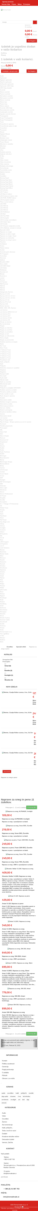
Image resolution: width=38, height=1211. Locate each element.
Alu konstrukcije (5, 324)
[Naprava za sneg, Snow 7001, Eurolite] (19, 854)
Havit (1, 514)
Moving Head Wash (6, 182)
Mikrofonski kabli (5, 384)
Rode (1, 600)
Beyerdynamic (4, 458)
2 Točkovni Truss (5, 352)
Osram (2, 574)
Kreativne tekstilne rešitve (8, 412)
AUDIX (2, 454)
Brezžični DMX (4, 262)
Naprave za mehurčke (7, 238)
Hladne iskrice (4, 248)
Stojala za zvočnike (6, 330)
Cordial (2, 472)
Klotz (1, 540)
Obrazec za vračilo (8, 1078)
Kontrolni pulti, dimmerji (7, 252)
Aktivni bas (3, 102)
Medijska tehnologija (6, 166)
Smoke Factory (5, 618)
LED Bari (3, 214)
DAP (1, 478)
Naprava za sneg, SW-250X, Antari (14, 956)
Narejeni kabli (4, 374)
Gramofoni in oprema (7, 124)
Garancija (5, 1066)
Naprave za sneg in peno (8, 240)
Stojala (2, 326)
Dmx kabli (3, 376)
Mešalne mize (4, 138)
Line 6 (2, 546)
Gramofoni (3, 128)
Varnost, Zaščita (5, 408)
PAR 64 (2, 290)
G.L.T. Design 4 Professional (9, 504)
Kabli (1, 364)
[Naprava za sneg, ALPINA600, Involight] (19, 811)
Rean (1, 592)
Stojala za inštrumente (7, 336)
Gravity (2, 510)
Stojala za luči (4, 334)
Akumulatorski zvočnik (7, 110)
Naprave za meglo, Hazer (8, 236)
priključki (24, 1093)
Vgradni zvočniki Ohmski (8, 114)
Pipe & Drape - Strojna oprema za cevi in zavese (15, 422)
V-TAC (2, 636)
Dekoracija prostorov (6, 406)
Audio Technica (5, 452)
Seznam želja (6, 4)
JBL (1, 536)
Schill (1, 606)
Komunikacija (4, 168)
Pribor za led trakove (6, 202)
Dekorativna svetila (6, 404)
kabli (17, 1093)
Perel (1, 582)
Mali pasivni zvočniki (6, 98)
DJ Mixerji (3, 136)
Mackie (2, 550)
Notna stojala (4, 338)
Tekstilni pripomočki (6, 426)
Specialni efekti (5, 230)
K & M (2, 538)
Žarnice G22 (4, 304)
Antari (2, 444)
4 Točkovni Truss (5, 356)
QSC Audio (3, 590)
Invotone (3, 530)
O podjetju (5, 1072)
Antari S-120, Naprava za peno (12, 903)
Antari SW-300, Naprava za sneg (13, 1012)
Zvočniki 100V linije (6, 108)
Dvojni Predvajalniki (6, 120)
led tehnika (26, 1096)
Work (1, 642)
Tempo (2, 628)
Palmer (2, 578)
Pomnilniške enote (6, 170)
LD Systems (4, 544)
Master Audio (4, 554)
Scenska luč (4, 272)
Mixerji (2, 132)
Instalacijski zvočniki (6, 112)
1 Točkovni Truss (5, 350)
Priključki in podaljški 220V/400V (10, 388)
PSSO (2, 588)
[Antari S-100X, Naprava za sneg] (19, 921)
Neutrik (2, 560)
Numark (2, 564)
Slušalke (2, 148)
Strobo (2, 246)
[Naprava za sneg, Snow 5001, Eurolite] (19, 825)
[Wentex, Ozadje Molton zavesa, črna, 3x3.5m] (17, 733)
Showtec (2, 614)
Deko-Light (3, 488)
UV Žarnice (3, 282)
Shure (2, 616)
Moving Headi (4, 178)
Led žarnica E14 (5, 314)
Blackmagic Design (6, 462)
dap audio (5, 1096)
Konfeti (2, 250)
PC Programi (4, 254)
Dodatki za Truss (5, 358)
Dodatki (2, 174)
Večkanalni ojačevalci (7, 84)
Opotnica (3, 570)
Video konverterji (5, 162)
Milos (1, 556)
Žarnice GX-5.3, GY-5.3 (7, 296)
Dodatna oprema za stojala (8, 342)
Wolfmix (2, 640)
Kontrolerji (3, 256)
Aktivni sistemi (4, 106)
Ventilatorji (3, 244)
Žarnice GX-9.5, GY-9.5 (7, 298)
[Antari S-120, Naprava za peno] (19, 896)
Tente (2, 630)
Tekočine (3, 242)
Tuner (2, 122)
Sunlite (2, 624)
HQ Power (3, 520)
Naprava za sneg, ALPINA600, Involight (16, 819)
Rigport (2, 596)
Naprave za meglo (6, 232)
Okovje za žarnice (5, 322)
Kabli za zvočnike (5, 382)
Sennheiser (3, 610)
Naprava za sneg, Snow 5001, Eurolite (15, 833)
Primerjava (26, 4)
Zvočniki (2, 90)
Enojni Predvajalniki (6, 118)
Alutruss (2, 438)
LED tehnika (4, 190)
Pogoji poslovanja (8, 1069)
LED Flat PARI (4, 216)
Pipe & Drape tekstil (6, 420)
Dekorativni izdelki (6, 400)
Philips (2, 584)
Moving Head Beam (6, 184)
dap (28, 1099)
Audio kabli (3, 378)
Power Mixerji (4, 142)
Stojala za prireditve (6, 332)
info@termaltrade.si (10, 1173)
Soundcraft (3, 622)
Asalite (2, 448)
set (19, 1099)
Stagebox (3, 372)
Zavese (2, 414)
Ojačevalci (3, 78)
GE (1, 506)
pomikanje (4, 1177)
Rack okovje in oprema (7, 396)
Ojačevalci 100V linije (7, 86)
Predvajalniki (4, 116)
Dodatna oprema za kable (8, 390)
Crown (2, 476)
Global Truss (4, 508)
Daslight (2, 480)
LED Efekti (3, 268)
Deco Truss (3, 348)
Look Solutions (4, 548)
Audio (2, 76)
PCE (1, 580)
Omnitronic (3, 568)
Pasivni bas (3, 104)
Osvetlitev (3, 176)
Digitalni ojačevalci (6, 80)
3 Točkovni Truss (5, 354)
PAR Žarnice (4, 284)
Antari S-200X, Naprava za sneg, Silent (15, 971)
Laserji (2, 278)
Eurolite (2, 500)
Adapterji (3, 370)
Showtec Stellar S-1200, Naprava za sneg (16, 876)
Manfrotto (3, 552)
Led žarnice (3, 310)
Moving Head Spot (6, 180)
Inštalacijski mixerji (6, 140)
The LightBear (4, 634)
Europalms (3, 502)
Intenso (2, 526)
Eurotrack (3, 424)
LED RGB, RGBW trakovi (8, 198)
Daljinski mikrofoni (6, 154)
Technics (3, 626)
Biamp (2, 460)
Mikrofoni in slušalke (6, 144)
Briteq (2, 466)
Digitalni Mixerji (5, 134)
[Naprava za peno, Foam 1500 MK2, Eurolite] (19, 840)
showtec (13, 1096)
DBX (1, 484)
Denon (2, 492)
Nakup (20, 4)
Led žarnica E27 (5, 316)
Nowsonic (3, 562)
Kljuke (2, 344)
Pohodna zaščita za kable (8, 392)
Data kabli (3, 386)
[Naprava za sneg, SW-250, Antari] (19, 988)
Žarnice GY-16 (4, 300)
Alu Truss (3, 346)
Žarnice (2, 280)
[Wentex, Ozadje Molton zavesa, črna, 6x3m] (17, 713)
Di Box (2, 156)
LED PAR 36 (4, 206)
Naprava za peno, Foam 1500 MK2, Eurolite (17, 847)
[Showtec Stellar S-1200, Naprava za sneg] (19, 868)
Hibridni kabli (4, 380)
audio (3, 1093)
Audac (2, 450)
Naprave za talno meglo (7, 234)
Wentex (2, 638)
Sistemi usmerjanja (6, 410)
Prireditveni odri (5, 360)
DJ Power (3, 496)
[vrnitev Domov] (1, 647)
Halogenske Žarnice (6, 292)
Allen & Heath (4, 436)
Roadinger (3, 598)
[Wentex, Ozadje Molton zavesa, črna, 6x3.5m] (17, 753)
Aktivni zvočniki (5, 92)
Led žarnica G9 (5, 320)
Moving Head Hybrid (6, 186)
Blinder (2, 274)
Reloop (2, 594)
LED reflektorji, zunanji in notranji (10, 228)
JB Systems (3, 534)
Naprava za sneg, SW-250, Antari (13, 996)
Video (2, 158)
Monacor (3, 558)
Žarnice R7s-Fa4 (5, 302)
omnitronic (5, 1099)
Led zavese (3, 418)
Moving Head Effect (6, 188)
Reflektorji (3, 270)
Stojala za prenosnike (7, 340)
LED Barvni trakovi (6, 194)
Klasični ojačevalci (6, 82)
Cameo (2, 468)
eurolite (31, 1093)
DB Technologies (5, 482)
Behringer (3, 456)
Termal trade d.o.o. (6, 632)
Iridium (2, 532)
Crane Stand (4, 474)
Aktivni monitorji (5, 100)
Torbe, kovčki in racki (6, 394)
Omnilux (2, 566)
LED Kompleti (4, 218)
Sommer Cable (5, 620)
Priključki (3, 366)
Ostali (2, 576)
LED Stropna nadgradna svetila (10, 226)
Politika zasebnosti (8, 1064)
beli (23, 1099)
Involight (2, 528)
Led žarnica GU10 (6, 318)
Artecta (2, 446)
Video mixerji (4, 160)
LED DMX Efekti (5, 266)
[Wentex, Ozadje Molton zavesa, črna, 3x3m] (17, 692)
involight (13, 1099)
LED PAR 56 (4, 208)
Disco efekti (3, 264)
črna (19, 1096)
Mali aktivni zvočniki (6, 96)
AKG (1, 434)
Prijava (14, 4)
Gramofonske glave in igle (8, 126)
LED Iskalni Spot (5, 222)
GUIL (1, 512)
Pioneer (2, 586)
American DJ (4, 440)
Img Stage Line (5, 522)
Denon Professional (6, 494)
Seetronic (3, 608)
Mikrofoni (3, 146)
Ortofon (2, 572)
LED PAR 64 (4, 210)
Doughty (2, 498)
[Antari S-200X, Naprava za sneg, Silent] (19, 963)
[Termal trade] (19, 14)
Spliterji (2, 260)
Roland (2, 602)
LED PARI (3, 204)
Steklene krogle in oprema (8, 402)
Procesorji (3, 130)
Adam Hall (3, 432)
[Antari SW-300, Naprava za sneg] (19, 1004)
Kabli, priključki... (5, 362)
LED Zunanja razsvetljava (8, 220)
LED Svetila (3, 224)
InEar (1, 150)
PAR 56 (2, 288)
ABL (1, 430)
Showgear (3, 612)
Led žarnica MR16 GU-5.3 (8, 312)
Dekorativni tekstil (5, 416)
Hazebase (3, 516)
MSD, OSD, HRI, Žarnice (8, 308)
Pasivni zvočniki (5, 94)
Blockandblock (4, 464)
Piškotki (4, 1075)
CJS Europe (4, 470)
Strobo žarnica (4, 306)
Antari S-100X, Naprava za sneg (13, 929)
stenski (4, 1103)
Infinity (2, 524)
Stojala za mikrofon (6, 328)
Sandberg (3, 604)
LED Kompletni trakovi (7, 200)
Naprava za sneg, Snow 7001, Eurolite (15, 862)
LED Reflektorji (5, 212)
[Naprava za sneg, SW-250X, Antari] (19, 948)
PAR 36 (2, 286)
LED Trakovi (4, 192)
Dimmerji (3, 258)
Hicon (2, 518)
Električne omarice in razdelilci (9, 368)
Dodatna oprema (5, 152)
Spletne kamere (5, 172)
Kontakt (4, 1061)
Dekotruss (3, 490)
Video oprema (4, 164)
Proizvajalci (3, 428)
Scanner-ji (3, 276)
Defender (3, 486)
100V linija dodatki (6, 88)
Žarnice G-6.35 (5, 294)
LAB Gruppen (4, 542)
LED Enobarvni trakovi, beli (8, 196)
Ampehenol (3, 442)
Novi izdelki (11, 687)
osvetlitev (10, 1093)
